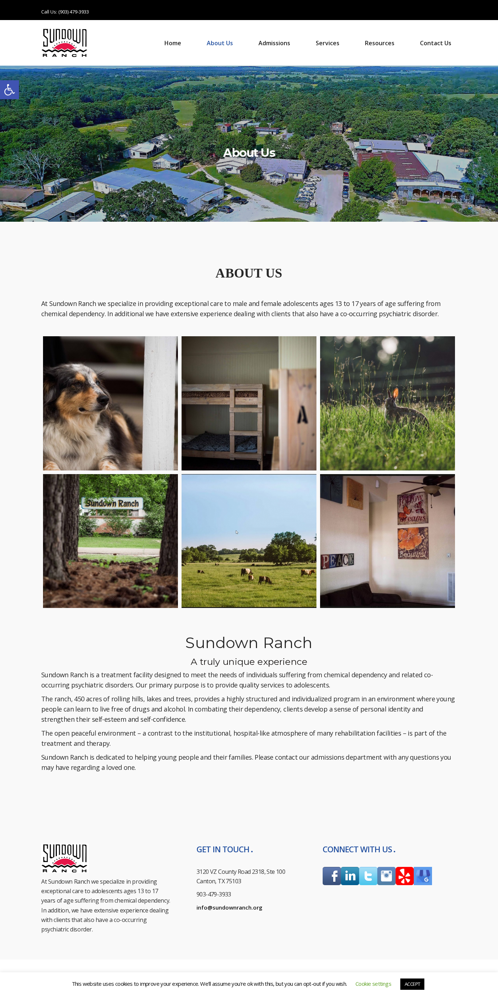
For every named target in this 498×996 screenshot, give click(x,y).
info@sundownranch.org (229, 907)
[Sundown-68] (110, 403)
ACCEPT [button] (412, 984)
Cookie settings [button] (373, 983)
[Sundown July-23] (387, 403)
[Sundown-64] (249, 403)
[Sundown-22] (110, 541)
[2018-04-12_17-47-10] (387, 541)
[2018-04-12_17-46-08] (249, 541)
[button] (9, 89)
